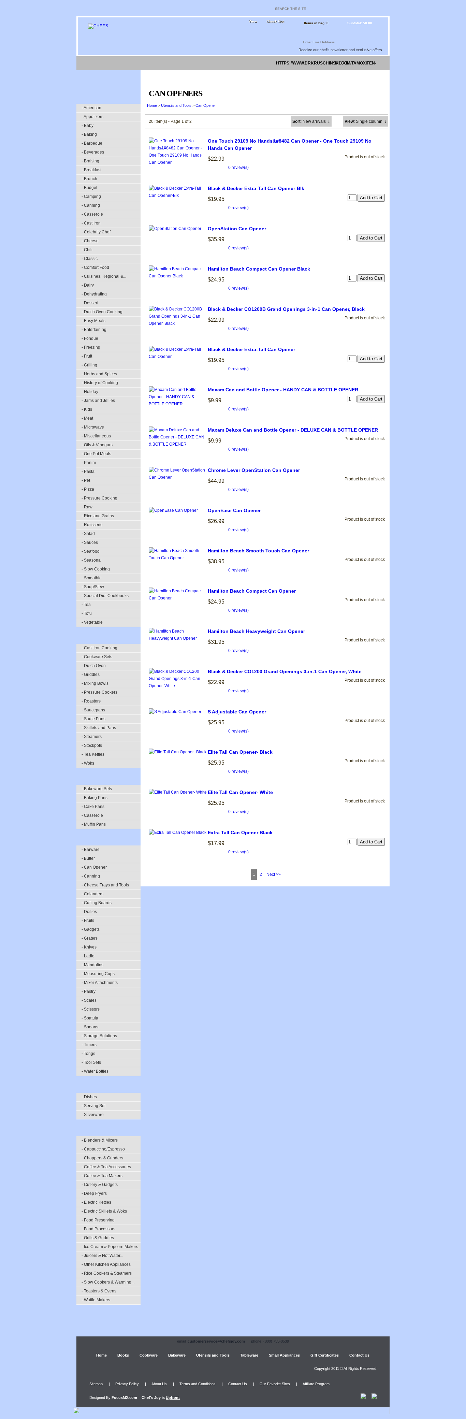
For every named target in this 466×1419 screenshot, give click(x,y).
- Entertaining (94, 329)
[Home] (87, 63)
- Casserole (92, 214)
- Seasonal (92, 560)
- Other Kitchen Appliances (106, 1264)
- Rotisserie (92, 524)
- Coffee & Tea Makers (102, 1175)
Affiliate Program (316, 1384)
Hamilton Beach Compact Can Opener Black (259, 269)
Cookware (149, 1355)
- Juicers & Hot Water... (102, 1255)
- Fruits (88, 920)
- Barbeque (92, 143)
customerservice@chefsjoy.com (216, 1341)
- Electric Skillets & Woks (104, 1211)
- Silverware (93, 1114)
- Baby (87, 125)
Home (152, 105)
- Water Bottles (95, 1071)
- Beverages (93, 152)
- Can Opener (94, 867)
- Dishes (89, 1097)
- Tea (86, 604)
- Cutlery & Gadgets (100, 1184)
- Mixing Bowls (95, 683)
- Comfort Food (95, 267)
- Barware (91, 849)
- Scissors (91, 1009)
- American (91, 107)
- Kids (87, 409)
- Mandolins (92, 964)
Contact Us (359, 1355)
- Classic (90, 258)
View (253, 21)
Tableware (249, 1355)
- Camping (91, 196)
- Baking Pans (94, 797)
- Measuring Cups (98, 973)
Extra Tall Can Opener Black (240, 832)
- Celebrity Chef (96, 232)
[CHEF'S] (98, 26)
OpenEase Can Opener (234, 510)
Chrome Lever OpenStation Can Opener (254, 470)
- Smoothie (92, 578)
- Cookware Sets (97, 656)
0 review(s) (238, 167)
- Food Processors (98, 1229)
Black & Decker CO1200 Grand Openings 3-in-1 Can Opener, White (285, 671)
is (161, 1397)
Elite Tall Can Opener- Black (240, 752)
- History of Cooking (100, 382)
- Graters (90, 938)
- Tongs (88, 1053)
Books (123, 1355)
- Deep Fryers (94, 1193)
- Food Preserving (98, 1220)
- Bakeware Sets (97, 788)
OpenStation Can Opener (237, 228)
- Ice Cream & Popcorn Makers (110, 1246)
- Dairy (88, 285)
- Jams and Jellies (98, 400)
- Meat (87, 418)
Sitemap (96, 1384)
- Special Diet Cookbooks (105, 595)
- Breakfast (91, 170)
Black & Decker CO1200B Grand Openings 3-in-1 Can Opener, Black (286, 309)
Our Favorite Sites (275, 1384)
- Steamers (92, 736)
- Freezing (91, 347)
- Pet (86, 480)
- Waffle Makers (96, 1300)
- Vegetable (92, 622)
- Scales (89, 1000)
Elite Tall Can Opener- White (240, 792)
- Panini (89, 462)
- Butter (88, 858)
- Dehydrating (94, 294)
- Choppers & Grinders (102, 1158)
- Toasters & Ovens (99, 1291)
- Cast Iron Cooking (99, 648)
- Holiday (90, 391)
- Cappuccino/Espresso (103, 1149)
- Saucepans (93, 710)
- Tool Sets (91, 1062)
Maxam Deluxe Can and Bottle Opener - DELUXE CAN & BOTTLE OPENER (293, 430)
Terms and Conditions (197, 1384)
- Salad (88, 533)
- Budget (89, 187)
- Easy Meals (93, 320)
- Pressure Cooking (99, 498)
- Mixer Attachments (100, 982)
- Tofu (87, 613)
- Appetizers (92, 116)
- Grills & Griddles (98, 1237)
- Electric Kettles (96, 1202)
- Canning (91, 205)
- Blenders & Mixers (100, 1140)
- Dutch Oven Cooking (102, 311)
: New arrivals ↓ (311, 121)
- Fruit (87, 356)
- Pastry (89, 991)
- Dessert (90, 303)
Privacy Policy (127, 1384)
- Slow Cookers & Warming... (108, 1282)
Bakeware (177, 1355)
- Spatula (90, 1018)
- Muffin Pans (94, 824)
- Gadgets (91, 929)
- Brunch (89, 178)
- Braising (90, 161)
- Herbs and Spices (99, 374)
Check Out (275, 21)
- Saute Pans (93, 718)
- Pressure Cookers (99, 692)
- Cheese (90, 240)
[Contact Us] (374, 63)
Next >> (273, 874)
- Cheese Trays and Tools (105, 885)
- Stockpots (92, 745)
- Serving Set (93, 1105)
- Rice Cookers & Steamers (107, 1273)
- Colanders (92, 894)
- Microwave (93, 427)
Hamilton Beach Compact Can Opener (252, 591)
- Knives (89, 947)
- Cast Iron (91, 223)
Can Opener (205, 105)
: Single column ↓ (366, 121)
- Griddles (91, 674)
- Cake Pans (93, 806)
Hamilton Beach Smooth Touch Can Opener (258, 550)
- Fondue (90, 338)
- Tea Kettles (93, 754)
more (341, 63)
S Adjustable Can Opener (237, 711)
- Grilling (89, 365)
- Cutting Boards (97, 902)
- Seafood (91, 551)
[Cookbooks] (116, 63)
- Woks (88, 763)
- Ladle (88, 956)
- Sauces (90, 542)
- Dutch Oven (94, 665)
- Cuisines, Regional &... (104, 276)
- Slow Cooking (96, 569)
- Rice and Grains (98, 515)
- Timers (89, 1044)
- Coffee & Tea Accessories (106, 1166)
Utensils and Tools (176, 105)
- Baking (89, 134)
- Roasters (91, 701)
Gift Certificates (324, 1355)
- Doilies (89, 911)
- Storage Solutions (99, 1035)
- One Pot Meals (96, 453)
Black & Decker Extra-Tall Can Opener (251, 349)
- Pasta (88, 471)
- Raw (87, 507)
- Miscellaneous (96, 436)
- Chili (87, 249)
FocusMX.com (124, 1397)
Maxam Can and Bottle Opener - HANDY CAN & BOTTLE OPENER (283, 389)
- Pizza (88, 489)
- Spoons (90, 1027)
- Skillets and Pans (99, 727)
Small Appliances (284, 1355)
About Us (159, 1384)
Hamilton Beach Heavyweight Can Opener (256, 631)
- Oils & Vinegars (97, 445)
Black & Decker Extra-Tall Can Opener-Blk (256, 188)
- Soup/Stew (93, 586)
